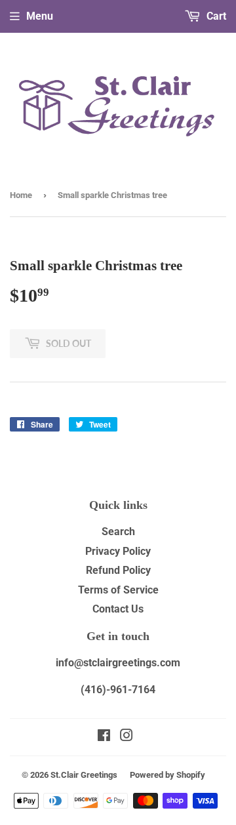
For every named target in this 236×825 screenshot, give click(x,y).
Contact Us (118, 609)
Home (21, 195)
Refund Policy (118, 570)
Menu (39, 16)
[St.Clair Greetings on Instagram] (126, 737)
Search (118, 531)
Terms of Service (118, 590)
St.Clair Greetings (83, 775)
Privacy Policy (118, 551)
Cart (215, 16)
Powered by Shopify (167, 775)
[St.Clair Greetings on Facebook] (104, 737)
